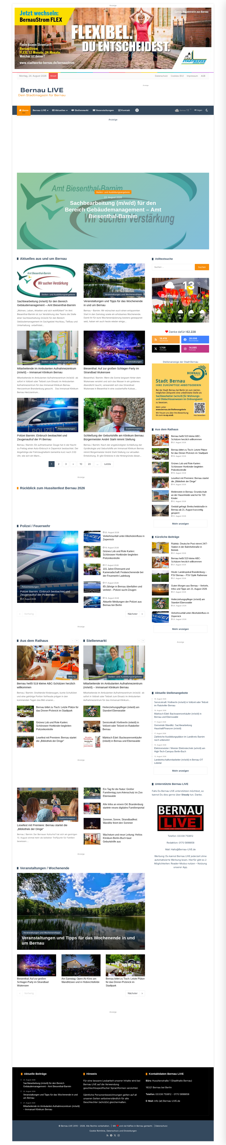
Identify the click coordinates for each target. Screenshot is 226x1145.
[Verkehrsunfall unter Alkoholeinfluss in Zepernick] (92, 536)
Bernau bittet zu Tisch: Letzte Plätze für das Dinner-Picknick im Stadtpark (125, 982)
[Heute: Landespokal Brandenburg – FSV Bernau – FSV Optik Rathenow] (160, 576)
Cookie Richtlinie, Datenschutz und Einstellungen (113, 1131)
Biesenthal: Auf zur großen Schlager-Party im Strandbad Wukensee (33, 982)
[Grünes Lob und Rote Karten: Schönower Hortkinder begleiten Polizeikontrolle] (92, 551)
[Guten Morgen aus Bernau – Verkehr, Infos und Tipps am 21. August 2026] (160, 590)
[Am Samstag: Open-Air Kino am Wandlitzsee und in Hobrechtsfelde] (81, 965)
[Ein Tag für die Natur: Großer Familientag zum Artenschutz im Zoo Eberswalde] (92, 793)
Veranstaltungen (104, 110)
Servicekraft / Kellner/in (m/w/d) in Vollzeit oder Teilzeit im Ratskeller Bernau (121, 726)
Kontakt (125, 110)
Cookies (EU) (177, 76)
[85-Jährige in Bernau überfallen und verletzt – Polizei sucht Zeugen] (92, 587)
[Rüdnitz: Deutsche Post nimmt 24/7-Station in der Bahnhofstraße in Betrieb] (160, 547)
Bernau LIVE (39, 110)
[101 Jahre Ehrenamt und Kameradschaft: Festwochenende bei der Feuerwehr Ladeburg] (92, 569)
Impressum (192, 76)
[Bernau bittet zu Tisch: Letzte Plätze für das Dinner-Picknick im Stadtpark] (25, 711)
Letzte (107, 464)
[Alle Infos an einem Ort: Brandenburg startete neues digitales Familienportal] (92, 808)
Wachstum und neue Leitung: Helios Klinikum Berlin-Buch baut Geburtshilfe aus (122, 838)
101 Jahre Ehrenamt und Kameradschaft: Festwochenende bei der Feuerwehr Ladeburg (123, 572)
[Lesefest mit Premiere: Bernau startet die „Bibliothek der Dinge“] (25, 741)
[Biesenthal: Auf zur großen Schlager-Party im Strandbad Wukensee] (36, 965)
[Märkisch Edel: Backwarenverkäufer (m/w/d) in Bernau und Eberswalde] (91, 741)
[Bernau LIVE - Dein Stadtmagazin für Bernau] (41, 92)
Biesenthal (131, 777)
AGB (203, 76)
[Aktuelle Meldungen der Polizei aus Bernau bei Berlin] (92, 602)
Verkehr (75, 777)
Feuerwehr (121, 526)
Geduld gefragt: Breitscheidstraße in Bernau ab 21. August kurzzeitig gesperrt (189, 509)
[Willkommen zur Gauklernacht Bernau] (113, 145)
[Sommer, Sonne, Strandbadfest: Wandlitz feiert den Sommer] (92, 823)
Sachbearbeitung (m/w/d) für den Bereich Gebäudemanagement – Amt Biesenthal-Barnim (113, 209)
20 (89, 464)
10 (81, 464)
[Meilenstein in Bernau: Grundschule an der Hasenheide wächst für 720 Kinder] (160, 496)
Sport (42, 777)
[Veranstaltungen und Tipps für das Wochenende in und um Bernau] (81, 911)
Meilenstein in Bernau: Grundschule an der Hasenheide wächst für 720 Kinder (189, 494)
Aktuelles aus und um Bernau (43, 259)
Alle (112, 526)
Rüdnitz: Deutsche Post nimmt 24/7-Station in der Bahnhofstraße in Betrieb (189, 546)
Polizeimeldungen (136, 526)
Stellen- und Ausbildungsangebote (113, 192)
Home (25, 110)
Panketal (112, 777)
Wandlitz (93, 777)
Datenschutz (161, 76)
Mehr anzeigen (180, 523)
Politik (57, 777)
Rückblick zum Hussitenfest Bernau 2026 (52, 488)
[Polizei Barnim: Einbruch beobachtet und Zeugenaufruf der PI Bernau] (47, 567)
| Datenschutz (160, 1126)
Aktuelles (60, 110)
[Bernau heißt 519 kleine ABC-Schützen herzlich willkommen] (160, 440)
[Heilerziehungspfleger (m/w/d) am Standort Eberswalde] (91, 711)
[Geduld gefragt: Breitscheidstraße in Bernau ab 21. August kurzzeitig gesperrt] (160, 510)
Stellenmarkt (81, 110)
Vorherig (29, 613)
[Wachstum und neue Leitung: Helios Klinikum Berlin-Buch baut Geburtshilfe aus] (92, 839)
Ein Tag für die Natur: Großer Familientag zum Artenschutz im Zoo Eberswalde (123, 792)
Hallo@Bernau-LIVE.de (183, 849)
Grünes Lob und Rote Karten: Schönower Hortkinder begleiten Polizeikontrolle (120, 554)
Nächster (133, 613)
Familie (26, 777)
